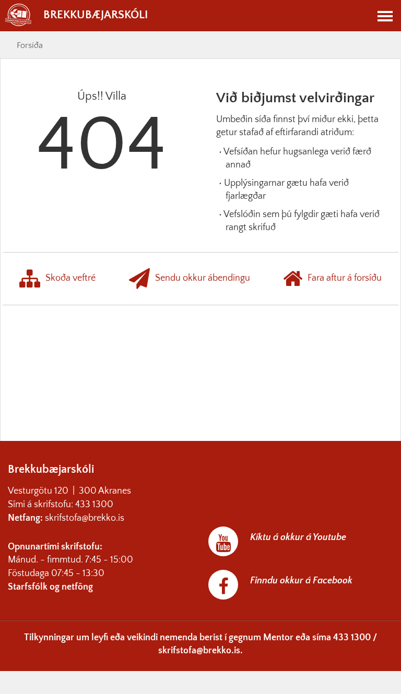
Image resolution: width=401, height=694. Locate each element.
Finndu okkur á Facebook (301, 581)
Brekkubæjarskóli (95, 14)
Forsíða (30, 45)
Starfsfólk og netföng (50, 587)
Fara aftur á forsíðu (345, 278)
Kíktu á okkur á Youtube (298, 537)
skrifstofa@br (71, 518)
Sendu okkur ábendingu (202, 278)
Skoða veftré (70, 278)
